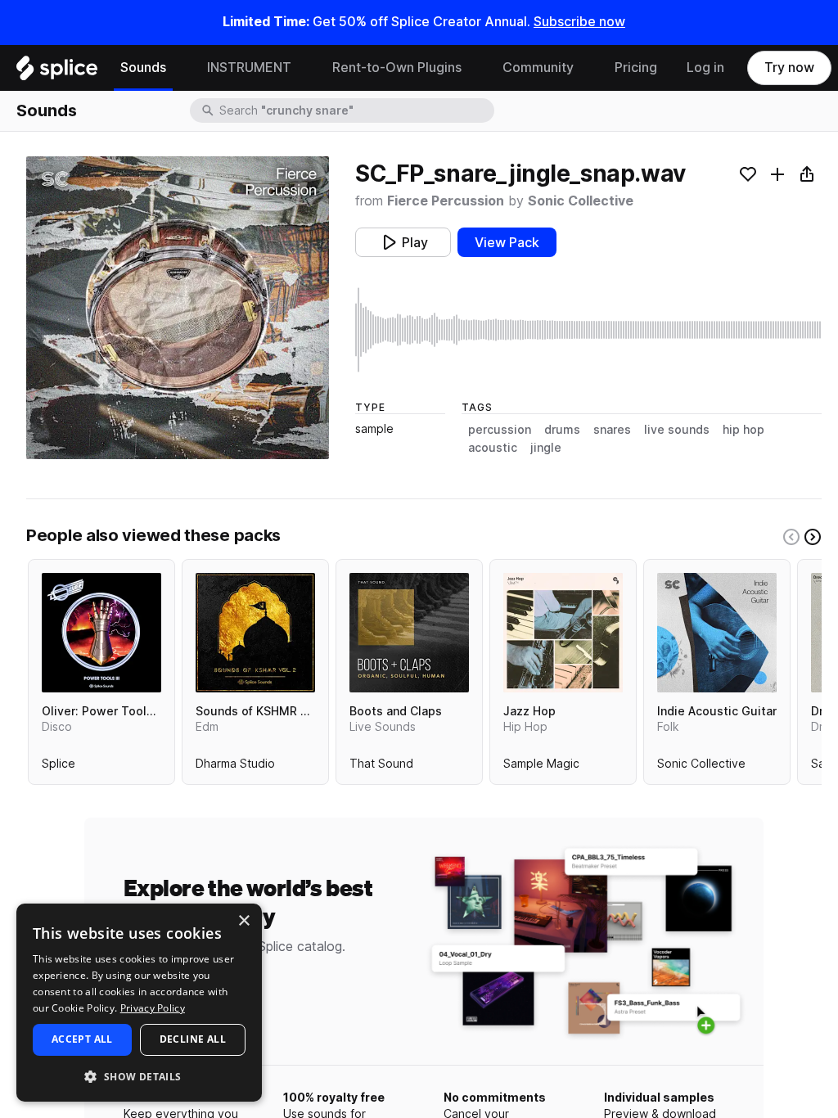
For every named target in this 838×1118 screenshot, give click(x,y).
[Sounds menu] (178, 68)
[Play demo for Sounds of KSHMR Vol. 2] (255, 632)
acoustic (492, 447)
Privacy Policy (152, 1008)
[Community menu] (586, 68)
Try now (789, 67)
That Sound (381, 767)
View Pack (507, 242)
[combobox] (355, 110)
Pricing (636, 67)
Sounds (143, 67)
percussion (499, 429)
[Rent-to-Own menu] (474, 68)
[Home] (56, 72)
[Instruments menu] (303, 68)
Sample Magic (541, 767)
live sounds (677, 429)
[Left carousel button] (791, 537)
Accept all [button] (82, 1039)
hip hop (743, 429)
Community (538, 67)
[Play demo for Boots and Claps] (409, 632)
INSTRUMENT (249, 67)
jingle (545, 447)
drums (562, 429)
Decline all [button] (193, 1039)
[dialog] (139, 1003)
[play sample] (588, 329)
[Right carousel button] (812, 537)
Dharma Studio (235, 767)
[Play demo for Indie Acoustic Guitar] (717, 632)
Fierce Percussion (445, 201)
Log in (705, 67)
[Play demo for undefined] (177, 307)
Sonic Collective (580, 201)
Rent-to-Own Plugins (397, 67)
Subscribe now (579, 21)
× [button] (243, 921)
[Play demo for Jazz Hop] (563, 632)
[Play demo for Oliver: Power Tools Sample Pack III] (101, 632)
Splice (58, 767)
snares (612, 429)
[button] (139, 1075)
